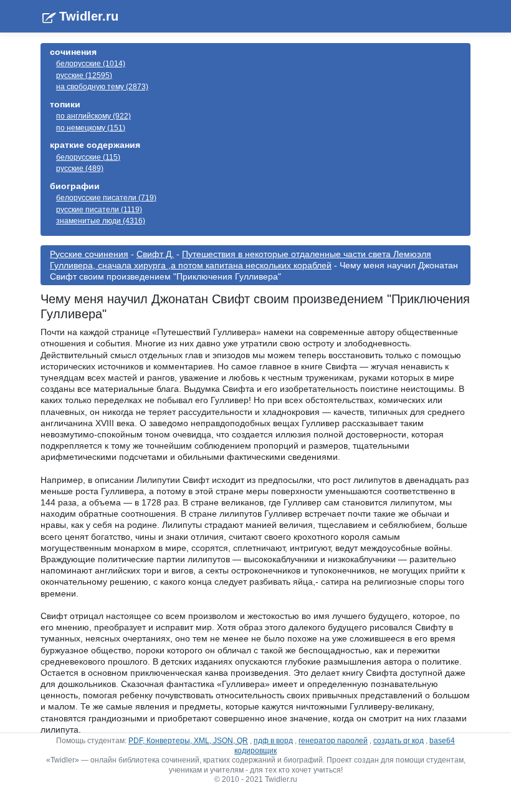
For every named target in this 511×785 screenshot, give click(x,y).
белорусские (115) (88, 157)
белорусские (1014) (90, 63)
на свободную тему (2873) (102, 86)
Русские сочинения (89, 254)
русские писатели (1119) (99, 209)
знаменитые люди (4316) (100, 221)
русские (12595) (84, 75)
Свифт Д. (155, 254)
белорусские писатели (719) (106, 197)
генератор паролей (333, 740)
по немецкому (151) (90, 128)
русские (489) (79, 168)
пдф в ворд (273, 740)
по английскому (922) (93, 116)
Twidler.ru (88, 16)
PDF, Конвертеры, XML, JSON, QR (188, 740)
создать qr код (398, 740)
